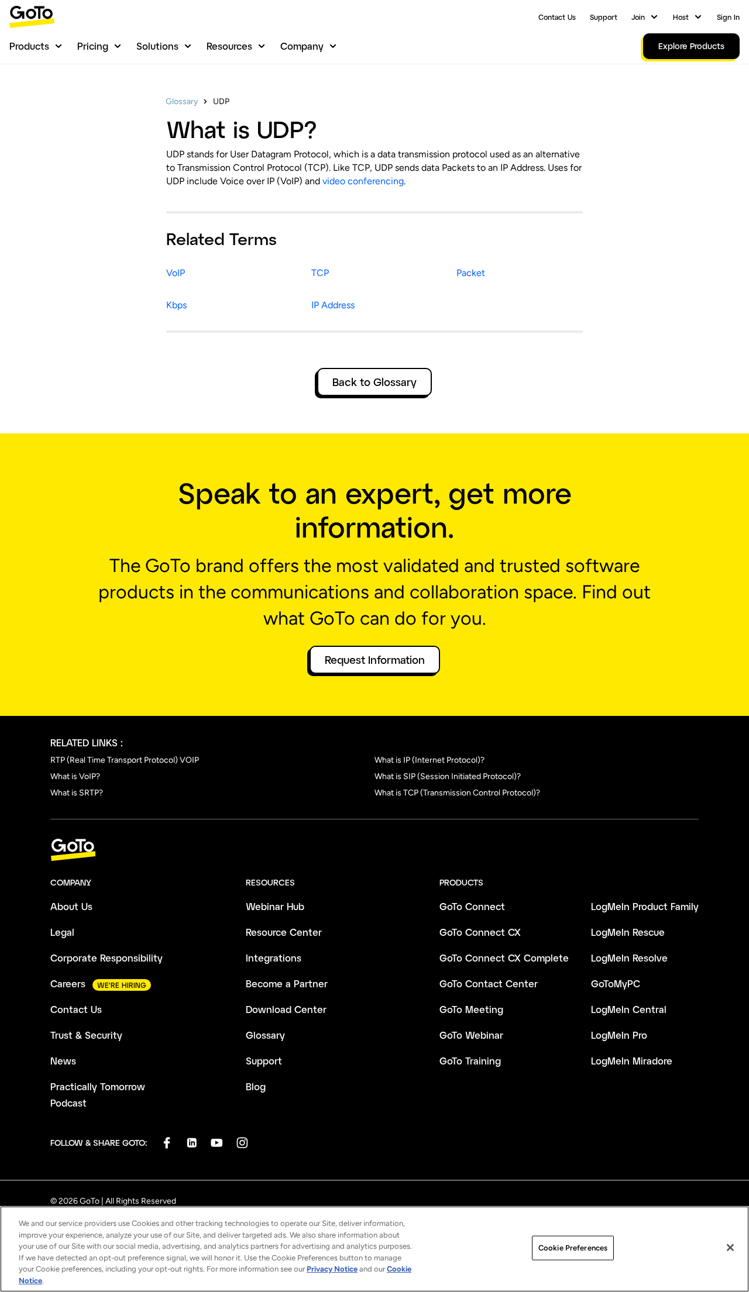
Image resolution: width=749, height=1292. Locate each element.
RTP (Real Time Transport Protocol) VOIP (124, 760)
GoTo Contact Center (488, 983)
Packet (470, 272)
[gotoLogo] (32, 17)
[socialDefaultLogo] (166, 1142)
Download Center (286, 1009)
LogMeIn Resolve (629, 957)
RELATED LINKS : (86, 742)
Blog (256, 1086)
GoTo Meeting (471, 1009)
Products (29, 45)
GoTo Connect (472, 906)
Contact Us (557, 17)
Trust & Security (86, 1035)
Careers (67, 983)
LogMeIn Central (628, 1009)
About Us (71, 906)
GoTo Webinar (471, 1035)
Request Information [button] (375, 659)
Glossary (182, 101)
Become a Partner (287, 983)
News (63, 1060)
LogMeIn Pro (619, 1035)
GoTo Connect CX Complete (504, 957)
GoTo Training (470, 1060)
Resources (229, 45)
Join (638, 17)
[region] (374, 1249)
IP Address (333, 305)
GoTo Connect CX (480, 932)
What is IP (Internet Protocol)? (429, 760)
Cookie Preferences (572, 1247)
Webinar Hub (275, 906)
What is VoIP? (75, 776)
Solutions (157, 45)
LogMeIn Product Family (645, 906)
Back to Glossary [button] (374, 381)
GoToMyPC (615, 983)
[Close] (730, 1247)
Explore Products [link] (691, 46)
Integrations (273, 957)
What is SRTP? (76, 793)
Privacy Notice (332, 1269)
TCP (320, 272)
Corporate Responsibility (106, 957)
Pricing (92, 45)
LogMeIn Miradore (631, 1060)
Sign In (728, 17)
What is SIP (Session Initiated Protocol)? (447, 776)
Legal (62, 932)
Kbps (176, 305)
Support (603, 17)
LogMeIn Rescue (628, 932)
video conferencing (363, 181)
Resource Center (284, 932)
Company (302, 45)
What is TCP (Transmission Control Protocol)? (457, 793)
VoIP (175, 272)
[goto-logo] (374, 850)
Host (681, 17)
